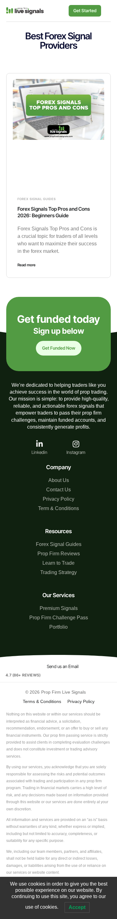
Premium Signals (59, 608)
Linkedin (39, 452)
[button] (106, 10)
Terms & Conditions (42, 701)
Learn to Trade (58, 563)
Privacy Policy (58, 499)
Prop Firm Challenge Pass (58, 617)
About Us (58, 480)
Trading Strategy (58, 572)
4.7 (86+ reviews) (23, 675)
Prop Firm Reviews (58, 553)
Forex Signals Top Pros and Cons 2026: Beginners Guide (53, 212)
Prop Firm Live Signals (63, 692)
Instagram (75, 452)
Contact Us (58, 489)
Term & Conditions (58, 508)
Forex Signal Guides (36, 199)
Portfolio (58, 627)
